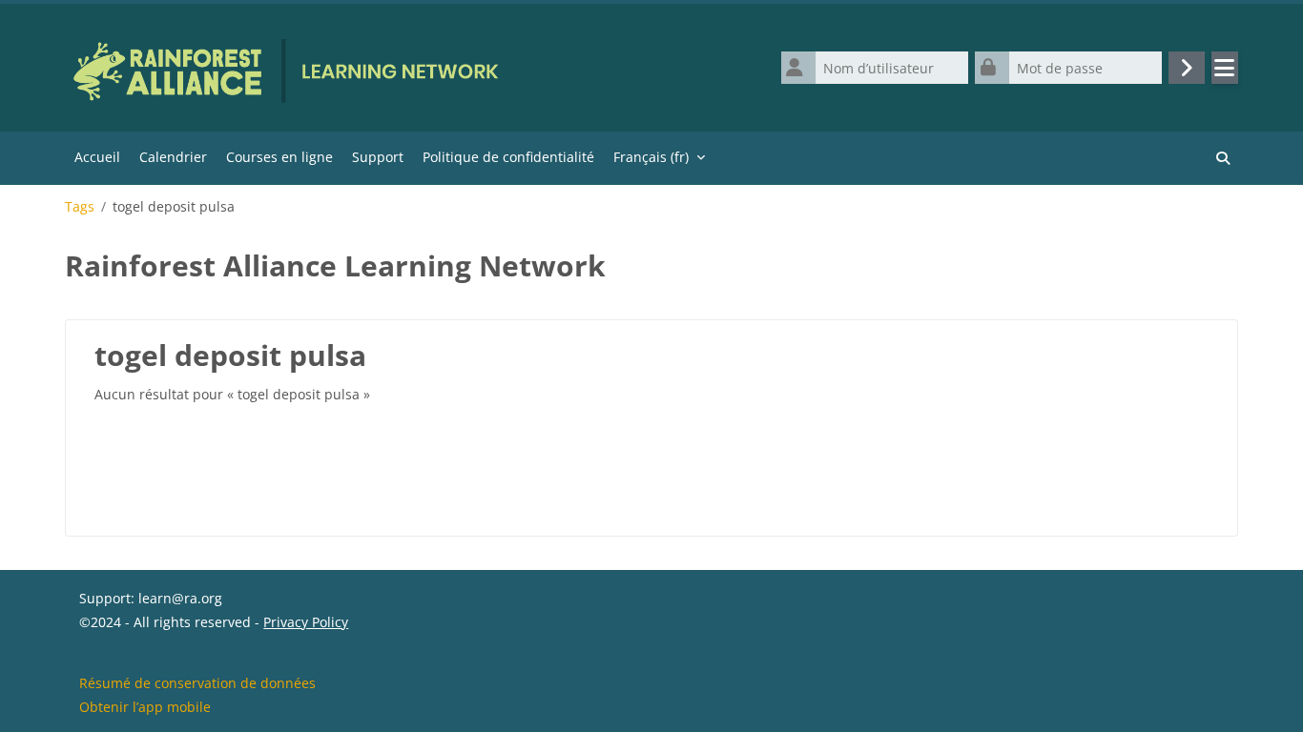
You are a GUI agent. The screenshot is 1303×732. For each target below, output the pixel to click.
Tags (79, 206)
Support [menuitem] (377, 157)
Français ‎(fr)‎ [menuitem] (651, 157)
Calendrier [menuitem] (173, 157)
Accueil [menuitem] (97, 157)
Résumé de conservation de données (197, 683)
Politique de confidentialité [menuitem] (508, 157)
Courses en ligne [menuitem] (279, 157)
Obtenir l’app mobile (145, 707)
